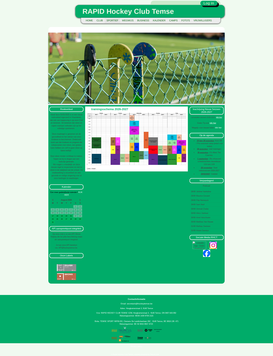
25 (57, 219)
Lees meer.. (92, 168)
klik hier (219, 117)
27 (66, 219)
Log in (208, 3)
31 (53, 222)
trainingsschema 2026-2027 (109, 109)
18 (57, 216)
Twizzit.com (154, 354)
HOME (89, 20)
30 (80, 219)
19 (62, 216)
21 (71, 216)
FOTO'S (185, 20)
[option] (136, 68)
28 (71, 219)
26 (62, 219)
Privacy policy (136, 346)
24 (53, 219)
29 (75, 219)
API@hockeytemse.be (68, 248)
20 (66, 216)
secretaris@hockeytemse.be (139, 303)
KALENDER (159, 20)
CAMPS (173, 20)
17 (53, 216)
